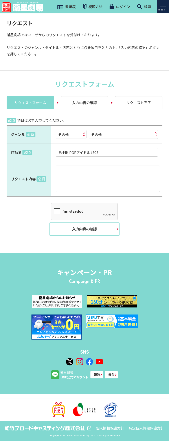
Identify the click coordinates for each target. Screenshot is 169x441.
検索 (147, 6)
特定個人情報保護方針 (146, 428)
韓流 (97, 374)
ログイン (122, 6)
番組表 (70, 6)
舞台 (111, 374)
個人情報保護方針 (110, 428)
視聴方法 (95, 6)
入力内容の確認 (84, 229)
